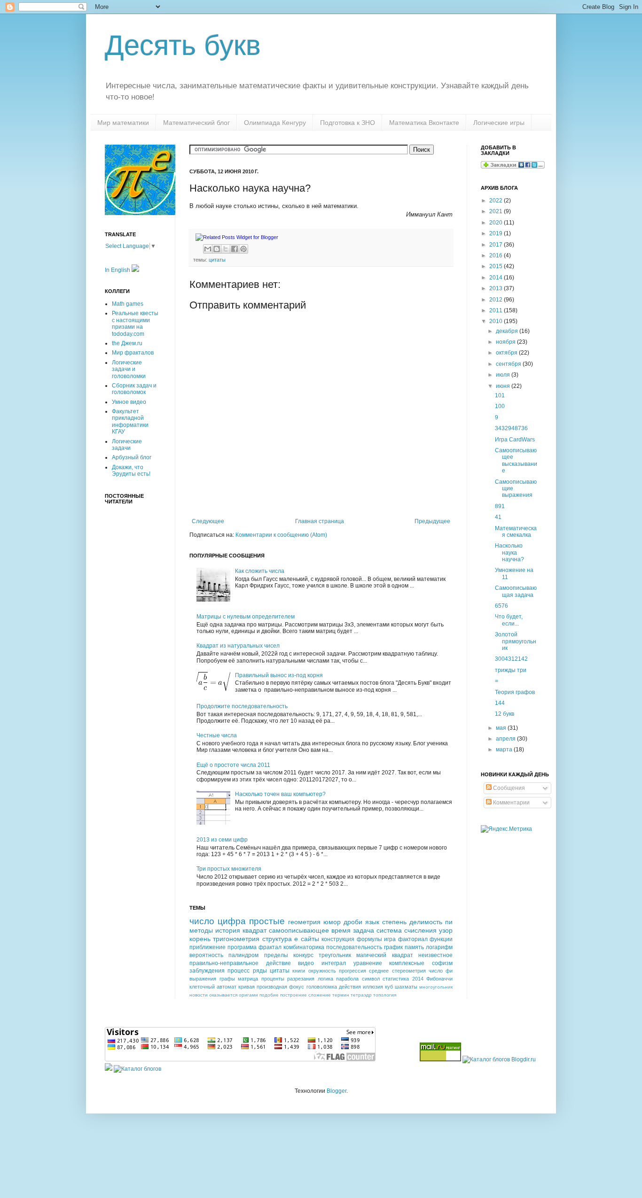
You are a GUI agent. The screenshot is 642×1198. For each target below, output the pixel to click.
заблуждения (207, 970)
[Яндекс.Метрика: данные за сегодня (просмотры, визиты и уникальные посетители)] (506, 829)
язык (372, 922)
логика (325, 979)
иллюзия (373, 986)
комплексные (406, 963)
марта (505, 749)
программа (242, 947)
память (414, 947)
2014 (417, 979)
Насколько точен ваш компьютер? (280, 794)
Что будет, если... (509, 619)
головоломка (321, 986)
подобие (269, 994)
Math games (127, 304)
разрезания (300, 979)
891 (500, 506)
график (393, 947)
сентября (509, 364)
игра (390, 939)
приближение (207, 947)
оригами (248, 994)
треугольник (335, 955)
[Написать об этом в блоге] (216, 249)
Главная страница (319, 521)
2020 (496, 222)
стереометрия (409, 971)
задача (363, 930)
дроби (353, 922)
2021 (496, 211)
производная (272, 986)
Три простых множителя (228, 869)
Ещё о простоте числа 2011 (233, 765)
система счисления (406, 930)
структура (277, 939)
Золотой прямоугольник (515, 641)
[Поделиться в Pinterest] (243, 249)
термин (340, 994)
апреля (506, 738)
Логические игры (499, 122)
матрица (248, 979)
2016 (496, 255)
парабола (347, 979)
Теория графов (515, 692)
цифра (232, 921)
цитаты (217, 260)
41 (498, 517)
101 (500, 395)
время (341, 930)
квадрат (254, 930)
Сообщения (508, 788)
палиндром (243, 955)
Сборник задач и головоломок (134, 388)
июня (503, 386)
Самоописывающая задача (516, 591)
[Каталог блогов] (108, 1069)
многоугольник (436, 986)
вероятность (206, 955)
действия (350, 986)
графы (227, 979)
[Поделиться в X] (225, 249)
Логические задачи (127, 444)
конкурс (303, 955)
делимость (425, 922)
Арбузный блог (131, 457)
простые (267, 921)
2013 (496, 288)
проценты (272, 979)
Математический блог (196, 122)
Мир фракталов (133, 352)
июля (503, 374)
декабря (507, 331)
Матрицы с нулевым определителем (245, 616)
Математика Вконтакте (424, 122)
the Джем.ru (127, 343)
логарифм (439, 947)
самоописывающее (299, 930)
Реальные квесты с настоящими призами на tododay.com (135, 323)
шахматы (406, 986)
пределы (276, 955)
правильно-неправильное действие (240, 963)
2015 (496, 266)
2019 (496, 233)
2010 (496, 321)
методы (201, 930)
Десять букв (183, 45)
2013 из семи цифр (222, 839)
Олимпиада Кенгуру (275, 122)
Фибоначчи (439, 979)
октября (507, 352)
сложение (319, 994)
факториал (413, 939)
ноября (506, 342)
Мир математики (123, 122)
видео (306, 963)
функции (441, 939)
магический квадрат (384, 955)
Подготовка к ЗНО (347, 122)
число (201, 921)
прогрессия (352, 971)
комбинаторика (303, 947)
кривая (246, 986)
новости (198, 994)
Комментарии (511, 802)
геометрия (304, 922)
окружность (322, 971)
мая (502, 728)
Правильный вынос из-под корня (279, 675)
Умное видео (129, 402)
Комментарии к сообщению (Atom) (281, 535)
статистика (396, 979)
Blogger (336, 1091)
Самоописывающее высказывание (516, 460)
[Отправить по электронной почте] (207, 249)
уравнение (367, 963)
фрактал (270, 947)
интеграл (333, 963)
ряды (260, 970)
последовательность (354, 947)
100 (500, 406)
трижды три (510, 670)
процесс (238, 970)
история (227, 930)
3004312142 (511, 659)
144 (500, 703)
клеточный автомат (212, 986)
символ (371, 979)
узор (446, 930)
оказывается (223, 994)
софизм (442, 963)
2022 (496, 200)
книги (298, 971)
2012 (496, 299)
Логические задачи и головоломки (129, 369)
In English (118, 270)
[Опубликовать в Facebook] (234, 249)
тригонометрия (236, 939)
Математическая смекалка (516, 531)
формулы (369, 939)
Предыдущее (432, 521)
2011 (496, 310)
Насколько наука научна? (509, 552)
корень (200, 939)
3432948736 (511, 428)
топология (384, 994)
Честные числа (216, 735)
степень (394, 922)
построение (293, 994)
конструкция (337, 939)
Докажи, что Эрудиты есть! (131, 470)
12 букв (504, 714)
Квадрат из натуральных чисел (238, 645)
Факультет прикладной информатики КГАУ (130, 421)
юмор (332, 922)
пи (449, 922)
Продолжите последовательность (242, 706)
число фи (441, 971)
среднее (379, 971)
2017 (496, 244)
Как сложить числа (259, 571)
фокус (296, 986)
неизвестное (435, 955)
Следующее (208, 521)
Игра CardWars (515, 439)
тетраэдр (361, 994)
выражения (202, 979)
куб (389, 986)
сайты (310, 939)
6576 (501, 606)
